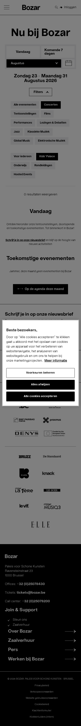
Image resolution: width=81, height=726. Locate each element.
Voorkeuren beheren (40, 373)
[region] (40, 363)
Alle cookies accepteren (40, 396)
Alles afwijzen (40, 384)
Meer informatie (55, 360)
